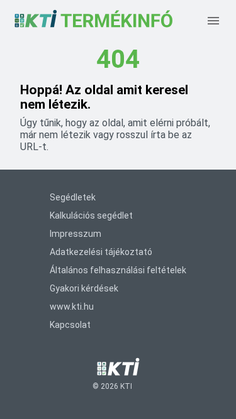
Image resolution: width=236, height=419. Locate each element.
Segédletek (73, 197)
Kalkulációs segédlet (91, 215)
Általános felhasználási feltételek (118, 270)
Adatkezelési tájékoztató (101, 252)
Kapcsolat (70, 325)
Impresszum (75, 234)
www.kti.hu (72, 307)
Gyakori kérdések (84, 288)
